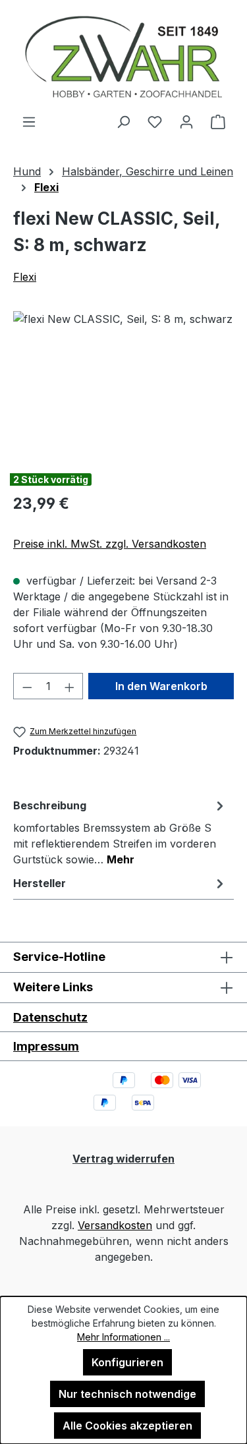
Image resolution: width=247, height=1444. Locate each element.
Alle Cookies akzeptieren (127, 1425)
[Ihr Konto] (186, 121)
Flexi (24, 276)
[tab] (120, 832)
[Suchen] (123, 121)
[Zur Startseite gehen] (123, 57)
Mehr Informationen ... (123, 1337)
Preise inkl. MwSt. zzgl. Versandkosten (109, 543)
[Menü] (29, 121)
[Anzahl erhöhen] (70, 686)
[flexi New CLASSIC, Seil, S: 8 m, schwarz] (123, 385)
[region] (123, 385)
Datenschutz (50, 1017)
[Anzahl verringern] (27, 686)
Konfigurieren (127, 1362)
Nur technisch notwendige (127, 1394)
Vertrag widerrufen (123, 1158)
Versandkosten (115, 1225)
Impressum (46, 1046)
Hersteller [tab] (39, 883)
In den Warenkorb (161, 686)
